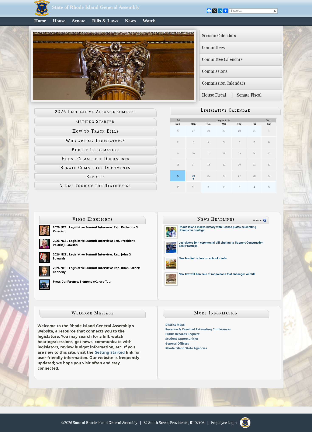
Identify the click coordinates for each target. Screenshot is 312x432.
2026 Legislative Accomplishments (95, 111)
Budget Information (95, 150)
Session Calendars (219, 35)
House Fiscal (214, 95)
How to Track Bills (95, 131)
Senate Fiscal (249, 95)
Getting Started (95, 121)
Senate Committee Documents (95, 167)
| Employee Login (223, 422)
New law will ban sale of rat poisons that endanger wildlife (217, 274)
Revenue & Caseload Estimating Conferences (198, 329)
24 (193, 177)
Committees (213, 47)
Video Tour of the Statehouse (95, 185)
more (257, 220)
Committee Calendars (222, 59)
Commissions (215, 71)
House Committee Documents (95, 158)
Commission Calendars (223, 83)
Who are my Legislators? (95, 141)
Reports (95, 176)
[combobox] (251, 11)
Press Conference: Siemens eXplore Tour (82, 281)
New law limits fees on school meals (203, 258)
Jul (178, 120)
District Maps (175, 325)
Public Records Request (182, 334)
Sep (268, 120)
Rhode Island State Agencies (186, 348)
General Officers (177, 343)
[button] (275, 11)
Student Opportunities (181, 339)
